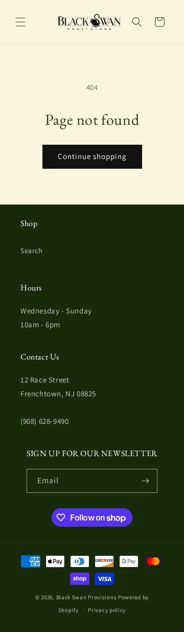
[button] (20, 22)
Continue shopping (92, 156)
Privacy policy (107, 610)
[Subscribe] (145, 481)
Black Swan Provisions (86, 597)
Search (31, 250)
